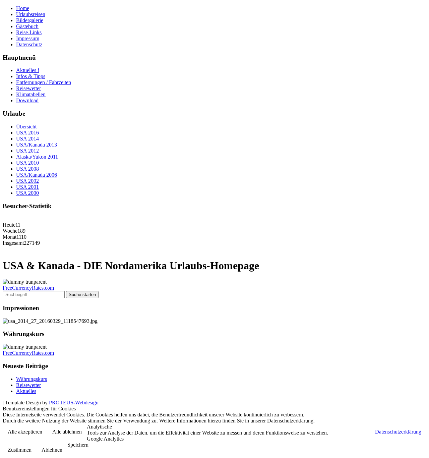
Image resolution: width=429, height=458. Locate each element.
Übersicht (26, 126)
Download (27, 100)
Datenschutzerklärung (398, 432)
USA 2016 (27, 132)
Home (22, 8)
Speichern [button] (77, 445)
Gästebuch (27, 26)
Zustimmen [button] (20, 450)
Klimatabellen (31, 94)
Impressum (27, 38)
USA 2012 (27, 151)
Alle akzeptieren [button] (25, 432)
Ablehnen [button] (52, 450)
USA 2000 (27, 193)
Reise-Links (29, 32)
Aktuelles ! (27, 70)
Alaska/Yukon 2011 (37, 157)
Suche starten (82, 294)
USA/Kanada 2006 (36, 175)
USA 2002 (27, 181)
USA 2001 (27, 187)
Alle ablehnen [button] (67, 432)
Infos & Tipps (30, 76)
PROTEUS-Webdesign (74, 402)
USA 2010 (27, 163)
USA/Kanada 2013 (36, 145)
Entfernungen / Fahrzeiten (43, 82)
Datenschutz (29, 44)
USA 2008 (27, 169)
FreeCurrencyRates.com (28, 288)
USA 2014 (27, 138)
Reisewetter (28, 88)
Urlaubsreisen (30, 14)
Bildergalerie (29, 20)
